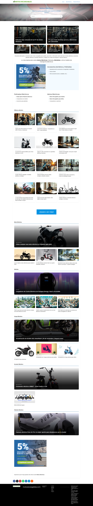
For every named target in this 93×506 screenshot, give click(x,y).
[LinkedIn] (26, 481)
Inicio (63, 1)
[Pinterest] (20, 481)
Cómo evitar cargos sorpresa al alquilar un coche (74, 491)
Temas (52, 490)
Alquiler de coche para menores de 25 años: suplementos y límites (74, 502)
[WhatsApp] (23, 481)
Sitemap (52, 487)
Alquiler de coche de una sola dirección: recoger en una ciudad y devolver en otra (74, 488)
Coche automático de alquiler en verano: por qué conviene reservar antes (74, 495)
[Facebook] (14, 481)
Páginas (52, 491)
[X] (17, 481)
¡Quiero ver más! (46, 212)
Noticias (16, 269)
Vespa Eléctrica (18, 316)
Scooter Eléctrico (18, 364)
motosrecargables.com (32, 487)
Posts (52, 489)
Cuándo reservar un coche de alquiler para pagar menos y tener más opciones (74, 498)
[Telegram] (29, 481)
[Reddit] (32, 481)
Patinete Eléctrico (76, 1)
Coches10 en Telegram (44, 486)
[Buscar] (60, 16)
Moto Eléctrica (69, 1)
